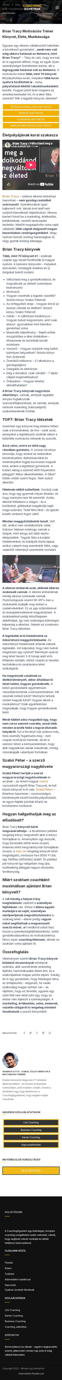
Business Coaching (31, 1129)
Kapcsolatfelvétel (31, 1144)
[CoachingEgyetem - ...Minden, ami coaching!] (32, 8)
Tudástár (9, 1273)
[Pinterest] (37, 1033)
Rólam (8, 1268)
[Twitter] (30, 1033)
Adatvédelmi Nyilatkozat (31, 1373)
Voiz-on (21, 851)
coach (43, 781)
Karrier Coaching (31, 1137)
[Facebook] (24, 1033)
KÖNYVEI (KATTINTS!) (31, 113)
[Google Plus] (50, 1033)
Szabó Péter (44, 789)
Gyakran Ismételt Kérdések (19, 1289)
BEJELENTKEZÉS (31, 1170)
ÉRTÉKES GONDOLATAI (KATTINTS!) (31, 106)
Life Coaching (31, 1122)
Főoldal (9, 1262)
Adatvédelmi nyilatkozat (18, 1279)
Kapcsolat (10, 1285)
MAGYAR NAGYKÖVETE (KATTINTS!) (31, 125)
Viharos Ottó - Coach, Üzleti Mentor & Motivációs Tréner (26, 1073)
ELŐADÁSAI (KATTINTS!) (31, 119)
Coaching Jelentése (16, 1326)
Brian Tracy (10, 196)
